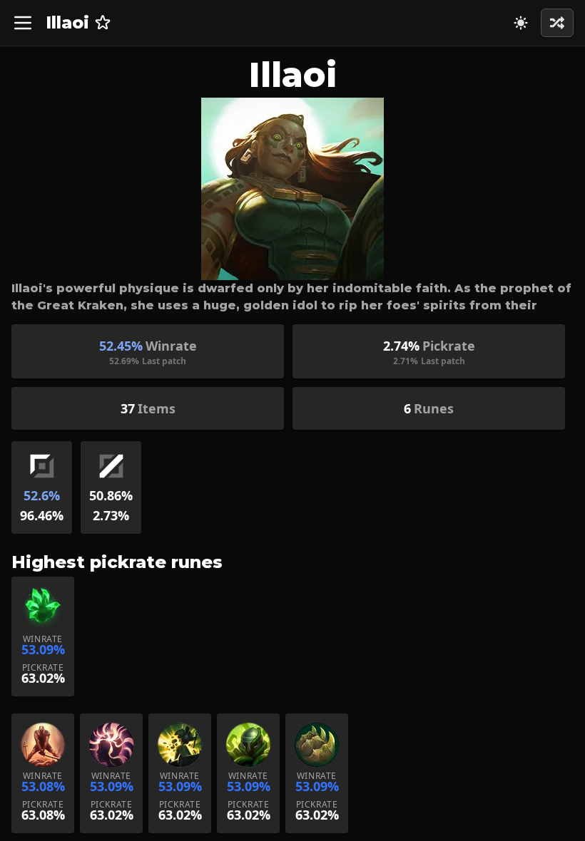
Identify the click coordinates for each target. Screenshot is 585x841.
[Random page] (520, 23)
